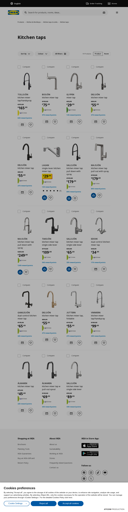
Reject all (44, 503)
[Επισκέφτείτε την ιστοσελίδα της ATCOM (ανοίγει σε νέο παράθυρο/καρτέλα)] (114, 509)
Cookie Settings (15, 503)
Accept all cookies (71, 503)
